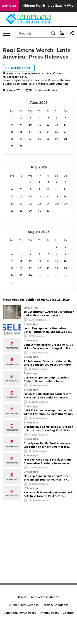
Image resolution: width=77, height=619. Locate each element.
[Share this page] (71, 33)
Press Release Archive (44, 597)
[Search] (53, 33)
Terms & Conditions (55, 605)
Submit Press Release (23, 605)
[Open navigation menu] (6, 33)
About (21, 597)
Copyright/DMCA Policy (19, 613)
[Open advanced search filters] (61, 33)
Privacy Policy (49, 613)
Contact (68, 613)
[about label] (25, 320)
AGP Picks (9, 5)
